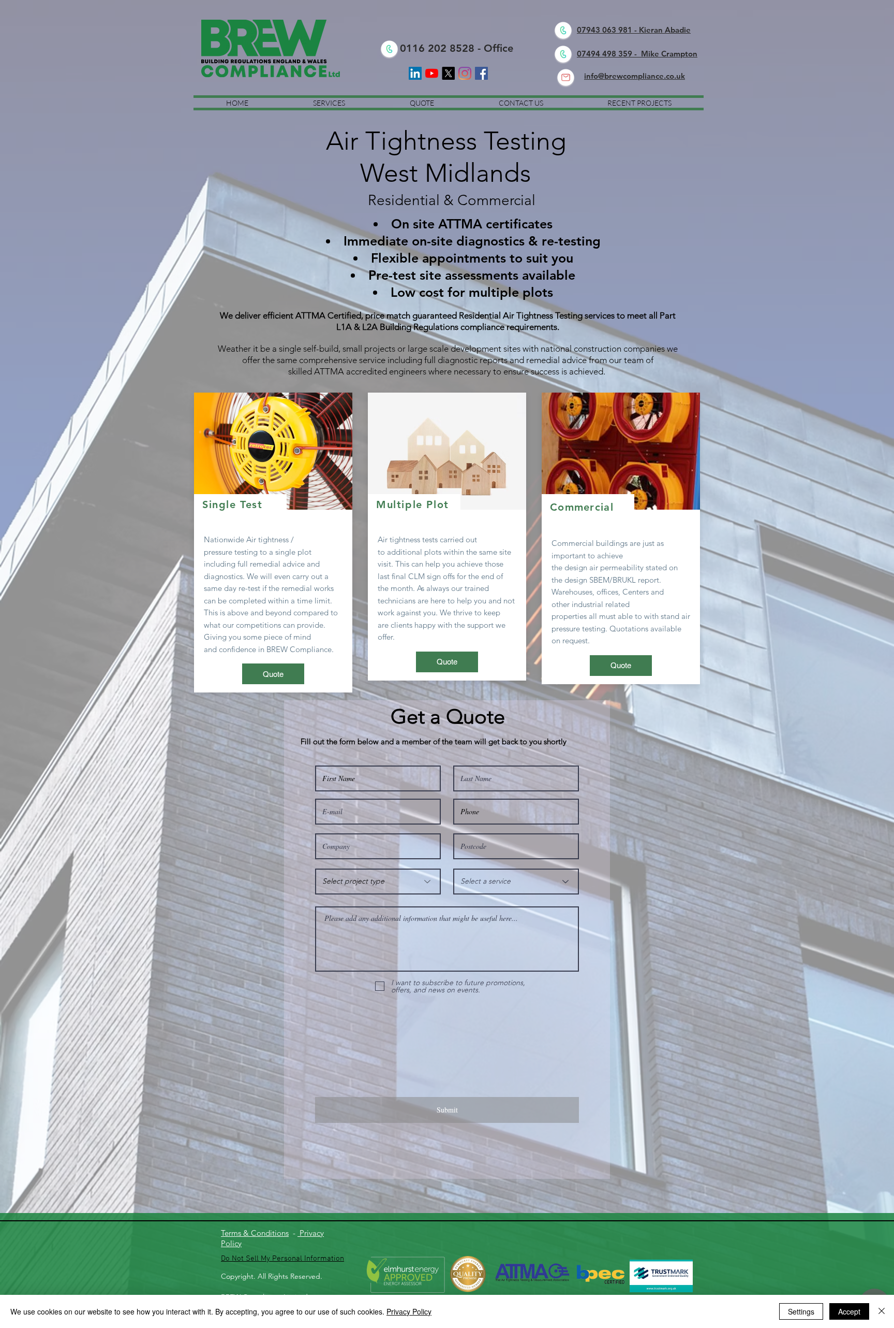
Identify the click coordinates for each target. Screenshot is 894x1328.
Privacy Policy (408, 1311)
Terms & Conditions (255, 1233)
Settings (801, 1311)
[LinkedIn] (415, 73)
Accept (849, 1311)
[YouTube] (431, 73)
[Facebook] (481, 73)
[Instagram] (464, 73)
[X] (448, 73)
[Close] (881, 1311)
